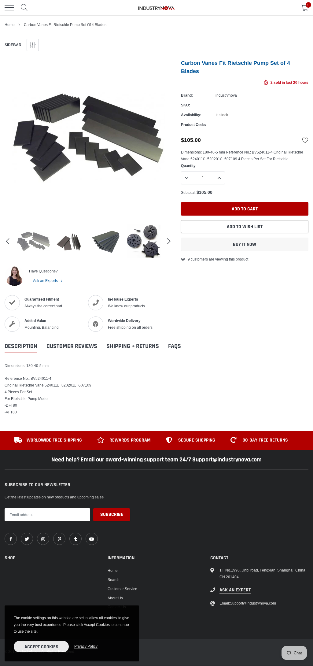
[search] (24, 7)
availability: (191, 115)
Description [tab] (21, 346)
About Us (115, 598)
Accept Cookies (41, 647)
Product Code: (193, 124)
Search (114, 579)
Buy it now (244, 244)
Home (10, 24)
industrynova (226, 95)
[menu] (9, 7)
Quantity (188, 165)
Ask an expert (235, 590)
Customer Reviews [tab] (71, 346)
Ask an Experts (46, 280)
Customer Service (122, 588)
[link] (11, 539)
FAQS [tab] (174, 346)
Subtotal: (188, 192)
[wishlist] (305, 140)
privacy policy (86, 646)
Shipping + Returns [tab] (132, 346)
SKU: (185, 105)
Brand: (187, 95)
